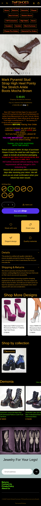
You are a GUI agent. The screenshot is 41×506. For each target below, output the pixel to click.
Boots (33, 21)
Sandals (18, 26)
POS (22, 499)
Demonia (24, 10)
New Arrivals (13, 15)
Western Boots (26, 15)
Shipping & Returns (13, 267)
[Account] (34, 3)
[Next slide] (37, 316)
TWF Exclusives (11, 21)
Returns (15, 10)
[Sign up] (36, 472)
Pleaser (34, 10)
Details (6, 252)
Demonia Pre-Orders (29, 31)
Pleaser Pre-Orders (11, 31)
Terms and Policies (20, 503)
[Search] (7, 3)
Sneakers (8, 26)
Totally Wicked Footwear (13, 499)
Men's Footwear (30, 26)
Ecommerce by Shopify (32, 499)
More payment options (20, 215)
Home (6, 10)
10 (29, 73)
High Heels (24, 21)
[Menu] (2, 3)
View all (38, 382)
